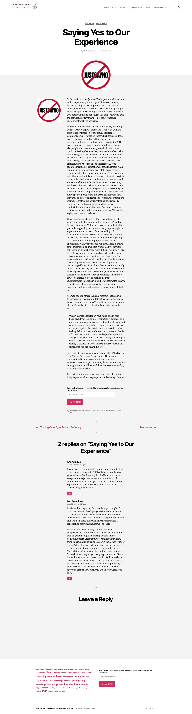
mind (87, 676)
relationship (82, 684)
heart (83, 672)
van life (147, 7)
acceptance (74, 410)
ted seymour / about (161, 7)
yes (71, 413)
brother (76, 669)
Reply (70, 493)
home (106, 7)
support (77, 688)
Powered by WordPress (85, 708)
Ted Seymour (91, 51)
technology (84, 688)
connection (40, 672)
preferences (39, 684)
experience (97, 410)
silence (45, 688)
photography (137, 7)
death (49, 672)
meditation (79, 676)
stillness (64, 688)
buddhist (81, 669)
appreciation (58, 669)
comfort (87, 669)
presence (49, 684)
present (105, 410)
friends (69, 672)
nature (51, 681)
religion (38, 688)
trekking (38, 691)
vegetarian (57, 691)
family (57, 672)
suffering (71, 688)
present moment (65, 684)
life (54, 677)
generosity (76, 672)
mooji (37, 681)
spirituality (101, 23)
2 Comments (106, 51)
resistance (120, 410)
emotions (88, 410)
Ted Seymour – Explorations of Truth (58, 708)
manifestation (68, 677)
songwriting (124, 7)
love (59, 676)
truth (44, 690)
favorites (89, 23)
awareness (68, 669)
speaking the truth (55, 688)
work (63, 691)
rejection (112, 410)
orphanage (58, 681)
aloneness (49, 669)
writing (114, 7)
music (44, 680)
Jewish (39, 676)
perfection (67, 681)
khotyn (49, 676)
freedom (63, 672)
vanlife (50, 691)
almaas (81, 410)
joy (44, 676)
